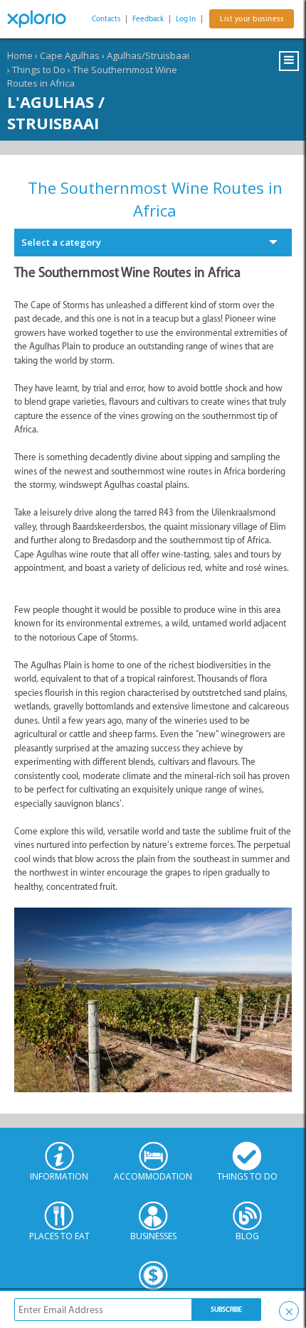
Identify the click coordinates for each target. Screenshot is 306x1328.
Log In (186, 18)
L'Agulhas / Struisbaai (56, 112)
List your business (251, 18)
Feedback (148, 18)
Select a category (61, 242)
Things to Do (38, 69)
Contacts (106, 18)
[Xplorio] (42, 19)
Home (20, 55)
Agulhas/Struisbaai (148, 55)
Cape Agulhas (70, 55)
